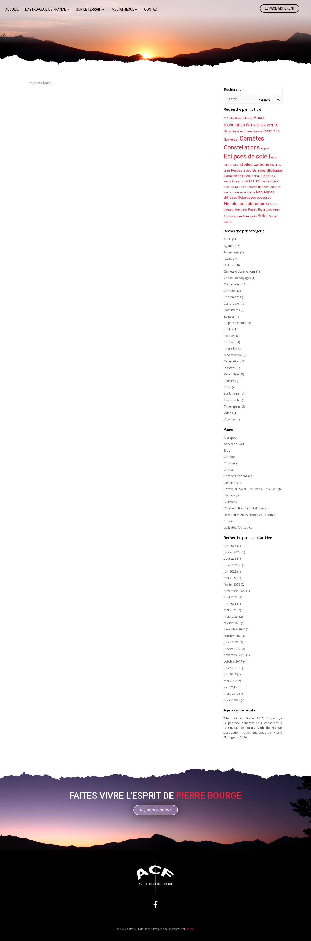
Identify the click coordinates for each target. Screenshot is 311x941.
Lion (242, 181)
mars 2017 (231, 694)
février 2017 (232, 700)
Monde (263, 181)
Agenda (229, 246)
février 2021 (232, 623)
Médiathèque (122, 9)
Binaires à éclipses (238, 131)
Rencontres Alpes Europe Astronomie (249, 515)
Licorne (235, 181)
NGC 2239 (263, 187)
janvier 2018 (232, 649)
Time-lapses (232, 406)
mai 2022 (230, 578)
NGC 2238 (252, 187)
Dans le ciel (231, 304)
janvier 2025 (232, 552)
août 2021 (231, 597)
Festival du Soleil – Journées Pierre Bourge (253, 489)
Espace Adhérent (280, 8)
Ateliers (229, 258)
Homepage (231, 495)
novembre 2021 (234, 591)
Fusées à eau (241, 170)
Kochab (227, 181)
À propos (230, 437)
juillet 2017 (231, 668)
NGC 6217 (229, 192)
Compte (229, 457)
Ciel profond (232, 284)
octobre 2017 (233, 661)
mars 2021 (231, 616)
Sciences (228, 216)
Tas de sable (232, 400)
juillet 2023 (231, 565)
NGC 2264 (275, 187)
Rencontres (231, 374)
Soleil (262, 215)
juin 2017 (230, 674)
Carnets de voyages (237, 278)
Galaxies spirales (237, 176)
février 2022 (232, 584)
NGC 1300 (273, 181)
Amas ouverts (262, 125)
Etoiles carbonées (256, 164)
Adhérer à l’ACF (234, 444)
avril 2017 (230, 687)
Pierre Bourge (259, 209)
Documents (232, 310)
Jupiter (265, 176)
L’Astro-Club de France (45, 9)
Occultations (232, 361)
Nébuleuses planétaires (246, 203)
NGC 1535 (229, 187)
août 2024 (231, 559)
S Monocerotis (250, 216)
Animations (231, 252)
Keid (273, 176)
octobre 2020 (233, 636)
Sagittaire (275, 210)
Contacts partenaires (238, 476)
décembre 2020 (234, 629)
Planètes (230, 368)
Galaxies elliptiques (267, 170)
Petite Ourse (240, 210)
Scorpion (238, 216)
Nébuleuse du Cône (245, 192)
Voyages (229, 419)
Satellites (230, 381)
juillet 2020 (231, 642)
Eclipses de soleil (247, 156)
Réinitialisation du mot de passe (245, 508)
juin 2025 (230, 546)
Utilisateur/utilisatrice (238, 527)
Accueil (12, 9)
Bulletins (258, 131)
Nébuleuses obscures (254, 197)
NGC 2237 (240, 187)
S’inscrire (230, 521)
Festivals (230, 342)
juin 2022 (230, 571)
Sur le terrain (88, 9)
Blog (227, 450)
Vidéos (228, 413)
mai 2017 (230, 681)
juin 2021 (230, 604)
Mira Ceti (252, 181)
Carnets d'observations (239, 271)
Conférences (232, 297)
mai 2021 (230, 610)
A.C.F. (227, 239)
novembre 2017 (234, 655)
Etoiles (235, 165)
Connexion (231, 463)
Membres (230, 502)
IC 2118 (255, 176)
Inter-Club (230, 349)
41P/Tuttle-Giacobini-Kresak (238, 118)
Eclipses (265, 148)
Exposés (229, 336)
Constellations (242, 147)
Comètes (251, 138)
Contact (151, 9)
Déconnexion (233, 483)
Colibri (190, 929)
